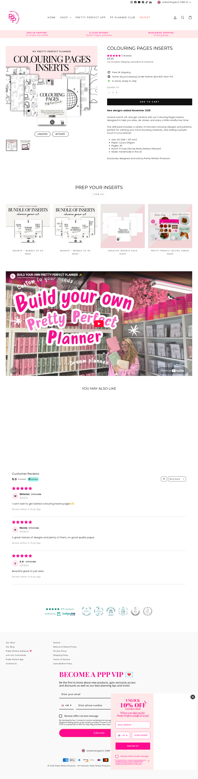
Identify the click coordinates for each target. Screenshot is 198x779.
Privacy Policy (60, 651)
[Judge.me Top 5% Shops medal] (135, 611)
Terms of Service (61, 659)
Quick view (28, 245)
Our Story (10, 642)
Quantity (113, 87)
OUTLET (145, 17)
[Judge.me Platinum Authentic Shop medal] (86, 611)
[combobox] (66, 705)
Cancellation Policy (62, 663)
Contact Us (11, 663)
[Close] (192, 696)
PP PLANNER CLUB (122, 17)
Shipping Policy (60, 655)
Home (52, 17)
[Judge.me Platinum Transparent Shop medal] (98, 611)
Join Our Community (16, 655)
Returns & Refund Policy (65, 647)
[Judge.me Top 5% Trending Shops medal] (147, 611)
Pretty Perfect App (91, 17)
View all (99, 194)
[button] (114, 55)
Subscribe (99, 732)
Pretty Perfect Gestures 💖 (19, 651)
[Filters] (164, 478)
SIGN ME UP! (133, 746)
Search (56, 642)
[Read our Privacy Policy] (148, 761)
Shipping (125, 62)
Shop (64, 17)
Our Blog (10, 647)
